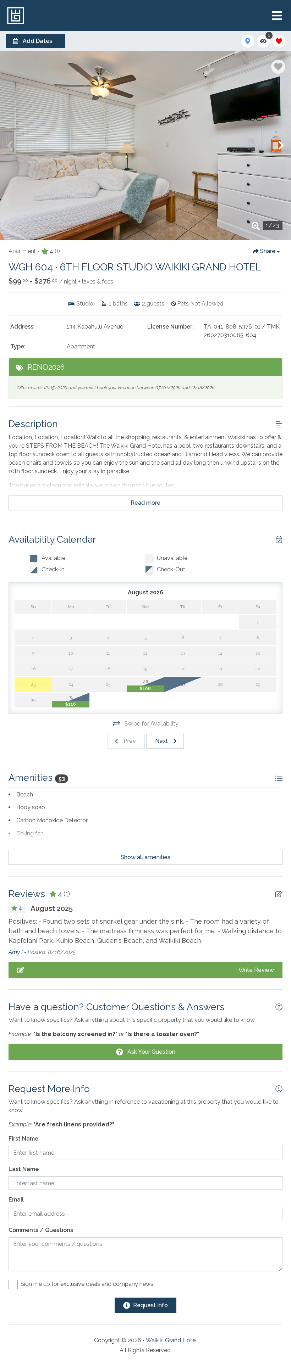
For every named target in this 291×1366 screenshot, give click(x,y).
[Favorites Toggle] (279, 41)
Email (16, 1199)
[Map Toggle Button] (247, 41)
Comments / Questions (41, 1230)
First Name (23, 1138)
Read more (145, 502)
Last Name (24, 1169)
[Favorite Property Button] (278, 67)
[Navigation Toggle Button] (277, 16)
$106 (145, 688)
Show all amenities (145, 857)
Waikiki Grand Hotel (171, 1340)
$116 (70, 704)
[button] (10, 145)
